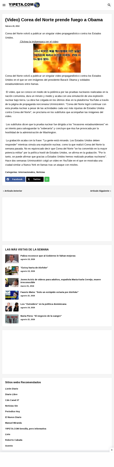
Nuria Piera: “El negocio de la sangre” (41, 316)
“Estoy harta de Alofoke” (34, 267)
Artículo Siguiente (99, 191)
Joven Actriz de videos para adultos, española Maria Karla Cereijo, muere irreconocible (60, 281)
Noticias (40, 172)
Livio (7, 434)
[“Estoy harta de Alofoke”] (12, 270)
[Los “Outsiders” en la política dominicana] (12, 307)
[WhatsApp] (46, 179)
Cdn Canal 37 (12, 400)
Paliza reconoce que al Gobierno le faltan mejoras (48, 255)
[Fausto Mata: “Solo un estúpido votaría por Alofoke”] (12, 295)
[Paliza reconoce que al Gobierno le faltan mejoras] (12, 258)
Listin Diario (11, 389)
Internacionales (26, 172)
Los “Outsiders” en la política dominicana (43, 304)
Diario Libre (11, 394)
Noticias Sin (11, 406)
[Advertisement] (27, 218)
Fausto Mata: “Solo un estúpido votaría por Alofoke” (49, 292)
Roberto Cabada (13, 440)
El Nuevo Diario (13, 417)
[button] (4, 5)
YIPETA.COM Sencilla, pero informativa (25, 428)
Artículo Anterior (13, 191)
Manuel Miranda (13, 423)
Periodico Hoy (12, 411)
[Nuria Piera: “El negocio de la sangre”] (12, 318)
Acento (9, 446)
